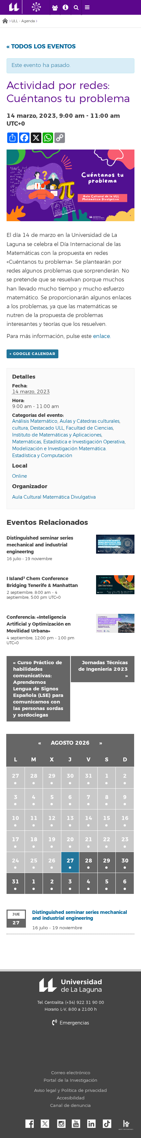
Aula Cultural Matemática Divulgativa (54, 497)
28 (33, 776)
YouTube (78, 1122)
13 (70, 818)
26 (51, 860)
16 (125, 818)
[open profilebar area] (55, 7)
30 (70, 776)
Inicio (5, 21)
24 (15, 860)
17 (15, 839)
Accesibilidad (71, 1098)
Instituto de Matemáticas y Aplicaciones (56, 435)
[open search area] (76, 7)
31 (88, 776)
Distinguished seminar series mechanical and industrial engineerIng (40, 545)
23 (125, 839)
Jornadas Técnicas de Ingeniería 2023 (103, 669)
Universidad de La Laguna (70, 985)
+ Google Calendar (32, 353)
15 (106, 818)
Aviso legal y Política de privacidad (70, 1090)
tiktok (109, 1122)
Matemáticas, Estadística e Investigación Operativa (68, 442)
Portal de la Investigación (70, 1080)
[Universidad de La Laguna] (41, 7)
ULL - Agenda (23, 21)
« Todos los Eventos (41, 46)
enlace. (102, 336)
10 (15, 818)
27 (15, 776)
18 (33, 839)
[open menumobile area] (87, 7)
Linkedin (94, 1122)
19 (51, 839)
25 (33, 860)
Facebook (32, 1122)
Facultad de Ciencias (89, 428)
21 (88, 839)
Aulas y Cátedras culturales (89, 421)
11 (33, 818)
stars (90, 1045)
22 (106, 839)
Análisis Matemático (34, 421)
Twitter (47, 1122)
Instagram (63, 1122)
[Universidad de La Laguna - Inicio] (15, 7)
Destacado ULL (47, 428)
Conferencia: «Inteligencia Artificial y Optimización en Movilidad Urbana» (38, 624)
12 (51, 818)
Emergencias (73, 1023)
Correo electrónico (70, 1073)
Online (19, 476)
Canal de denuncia (70, 1105)
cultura (20, 428)
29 (51, 776)
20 (70, 839)
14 (88, 818)
